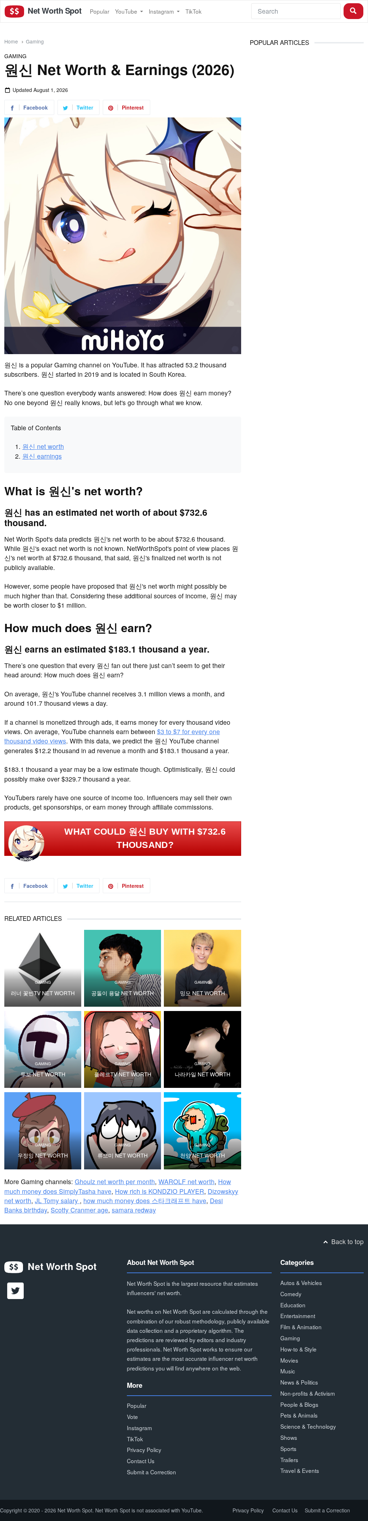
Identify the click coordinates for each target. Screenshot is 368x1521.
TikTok (193, 11)
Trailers (289, 1460)
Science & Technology (308, 1426)
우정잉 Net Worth (43, 1155)
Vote (132, 1416)
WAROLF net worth (186, 1181)
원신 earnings (42, 455)
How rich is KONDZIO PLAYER (159, 1191)
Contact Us (141, 1461)
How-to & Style (298, 1349)
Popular (99, 11)
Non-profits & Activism (307, 1393)
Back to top (347, 1241)
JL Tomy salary (57, 1200)
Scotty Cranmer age (79, 1209)
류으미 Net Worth (122, 1155)
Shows (288, 1437)
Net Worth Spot (53, 10)
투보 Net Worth (42, 1074)
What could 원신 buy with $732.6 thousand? (145, 838)
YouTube (127, 11)
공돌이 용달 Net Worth (122, 993)
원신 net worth (43, 446)
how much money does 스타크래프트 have (144, 1200)
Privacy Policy (144, 1449)
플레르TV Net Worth (122, 1074)
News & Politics (299, 1382)
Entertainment (297, 1316)
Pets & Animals (299, 1415)
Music (287, 1371)
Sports (288, 1448)
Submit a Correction (151, 1472)
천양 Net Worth (202, 1155)
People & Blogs (299, 1404)
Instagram (162, 11)
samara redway (134, 1209)
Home (11, 41)
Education (292, 1305)
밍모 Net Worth (202, 993)
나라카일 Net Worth (202, 1074)
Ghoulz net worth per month (115, 1181)
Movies (289, 1360)
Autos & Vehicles (301, 1282)
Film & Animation (301, 1327)
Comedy (291, 1294)
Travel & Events (299, 1470)
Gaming (35, 41)
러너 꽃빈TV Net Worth (43, 993)
